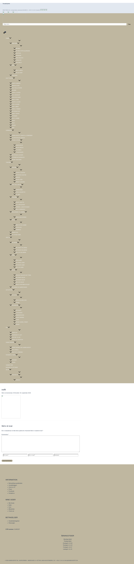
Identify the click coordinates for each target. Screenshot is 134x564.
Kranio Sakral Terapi (22, 322)
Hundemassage (20, 315)
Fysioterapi (19, 312)
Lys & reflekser (20, 204)
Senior (14, 125)
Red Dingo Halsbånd (21, 247)
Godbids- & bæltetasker (22, 207)
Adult (13, 123)
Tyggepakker (19, 152)
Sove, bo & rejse (16, 184)
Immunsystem (15, 85)
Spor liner (19, 260)
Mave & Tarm (15, 99)
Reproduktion (16, 111)
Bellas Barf (19, 72)
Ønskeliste (12, 509)
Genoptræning (20, 317)
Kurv (10, 507)
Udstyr (8, 237)
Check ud (11, 511)
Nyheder (14, 360)
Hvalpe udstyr (20, 202)
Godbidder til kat (17, 335)
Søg (129, 24)
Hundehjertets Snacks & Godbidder (22, 135)
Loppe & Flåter (16, 92)
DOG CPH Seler (20, 282)
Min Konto (11, 503)
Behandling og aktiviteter (15, 483)
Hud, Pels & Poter (17, 88)
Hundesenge (19, 189)
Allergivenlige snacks (18, 137)
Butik (10, 505)
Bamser (18, 177)
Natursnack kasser (17, 155)
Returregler (12, 523)
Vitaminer (14, 116)
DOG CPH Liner (19, 267)
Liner (13, 255)
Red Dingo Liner (20, 262)
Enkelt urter (15, 113)
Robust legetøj (20, 182)
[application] (10, 38)
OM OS (7, 369)
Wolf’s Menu (19, 70)
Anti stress (15, 349)
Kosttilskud (9, 78)
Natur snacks (19, 147)
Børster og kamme (21, 225)
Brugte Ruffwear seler (22, 284)
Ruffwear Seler (20, 279)
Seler (13, 270)
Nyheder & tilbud (11, 354)
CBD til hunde (15, 118)
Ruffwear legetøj (21, 175)
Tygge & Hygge (16, 140)
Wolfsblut (19, 62)
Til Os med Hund (16, 234)
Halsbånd (14, 242)
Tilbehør (8, 162)
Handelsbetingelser (14, 521)
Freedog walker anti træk (23, 275)
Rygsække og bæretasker (19, 287)
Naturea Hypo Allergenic (23, 50)
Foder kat (14, 332)
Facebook (11, 491)
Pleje (13, 219)
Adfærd (14, 90)
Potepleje (19, 227)
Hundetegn (15, 232)
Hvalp (13, 120)
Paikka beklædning (21, 217)
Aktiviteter (9, 290)
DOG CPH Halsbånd (21, 252)
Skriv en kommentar (7, 393)
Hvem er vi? (15, 374)
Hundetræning (10, 342)
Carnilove (18, 60)
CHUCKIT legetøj (20, 172)
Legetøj (14, 167)
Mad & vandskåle (20, 209)
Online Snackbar (16, 159)
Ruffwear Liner (20, 265)
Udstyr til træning (17, 352)
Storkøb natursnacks (18, 157)
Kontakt (18, 380)
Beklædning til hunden (18, 212)
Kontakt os (12, 493)
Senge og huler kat (17, 339)
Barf (13, 65)
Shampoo (18, 229)
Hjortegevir (19, 145)
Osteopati (18, 310)
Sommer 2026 (9, 365)
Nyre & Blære (15, 104)
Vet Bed (18, 194)
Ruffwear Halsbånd (21, 250)
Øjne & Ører (15, 106)
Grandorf (18, 55)
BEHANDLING (15, 305)
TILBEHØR (14, 197)
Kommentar (5, 434)
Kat (7, 327)
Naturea (18, 48)
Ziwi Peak (18, 53)
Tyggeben (18, 150)
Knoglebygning (16, 97)
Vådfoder (14, 75)
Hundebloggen (13, 485)
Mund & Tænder (16, 109)
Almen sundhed (16, 83)
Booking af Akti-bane (12, 367)
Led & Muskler (16, 95)
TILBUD (13, 362)
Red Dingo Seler (20, 277)
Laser (17, 319)
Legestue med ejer (21, 300)
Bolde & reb (19, 179)
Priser (17, 302)
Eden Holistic (19, 57)
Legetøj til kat (16, 337)
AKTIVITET (14, 295)
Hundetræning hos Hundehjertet (21, 347)
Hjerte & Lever (16, 102)
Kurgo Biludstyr (20, 192)
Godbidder (9, 130)
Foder (7, 38)
